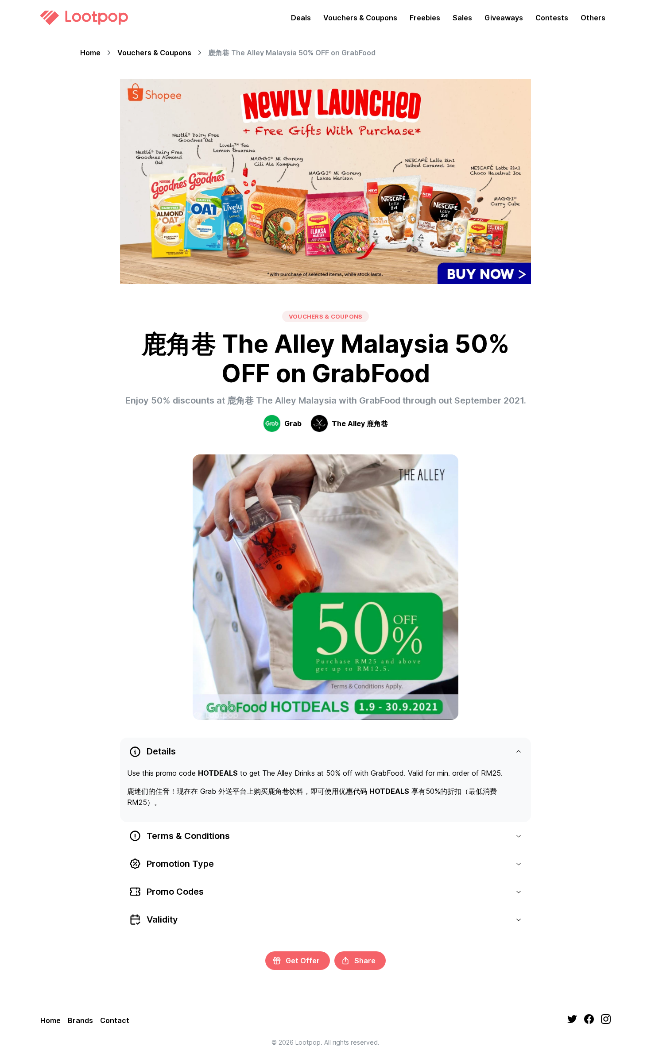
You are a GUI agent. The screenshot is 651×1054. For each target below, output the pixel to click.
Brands (80, 1020)
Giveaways (503, 17)
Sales (462, 17)
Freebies (425, 17)
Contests (551, 17)
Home (90, 52)
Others (593, 17)
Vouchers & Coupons (360, 17)
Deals (301, 17)
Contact (114, 1020)
